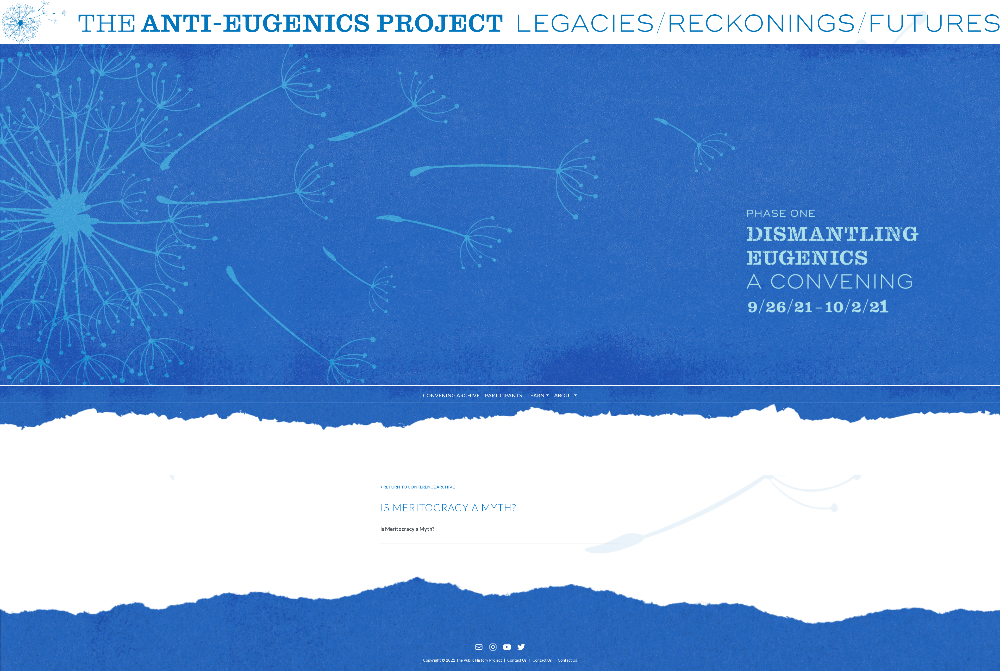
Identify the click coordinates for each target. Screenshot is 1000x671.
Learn (536, 395)
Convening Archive (451, 395)
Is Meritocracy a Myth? (407, 529)
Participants (503, 395)
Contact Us (517, 660)
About (563, 395)
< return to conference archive (417, 486)
